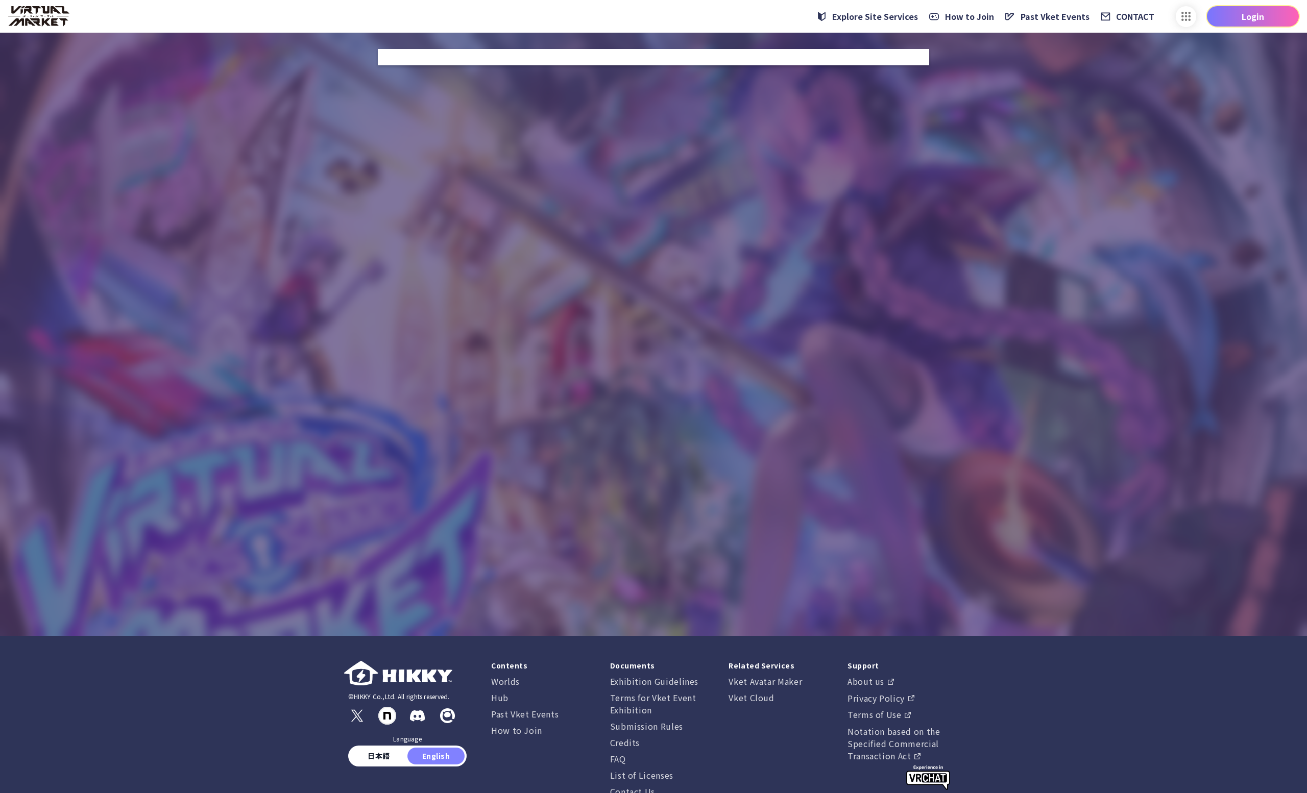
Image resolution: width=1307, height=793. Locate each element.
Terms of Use (876, 714)
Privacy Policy (877, 698)
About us (867, 681)
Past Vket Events (525, 714)
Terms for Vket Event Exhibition (653, 703)
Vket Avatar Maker (765, 681)
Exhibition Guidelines (654, 681)
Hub (500, 697)
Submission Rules (646, 726)
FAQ (618, 759)
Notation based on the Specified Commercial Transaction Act (894, 743)
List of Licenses (641, 775)
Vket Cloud (751, 697)
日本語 (379, 756)
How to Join (516, 730)
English (436, 756)
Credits (625, 742)
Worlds (505, 681)
